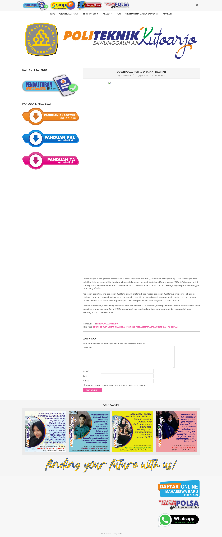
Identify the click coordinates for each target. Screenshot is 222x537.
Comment (87, 348)
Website (86, 381)
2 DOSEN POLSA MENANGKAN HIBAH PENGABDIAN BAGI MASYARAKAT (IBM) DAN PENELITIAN (135, 327)
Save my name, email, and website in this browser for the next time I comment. (116, 385)
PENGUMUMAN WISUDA (107, 324)
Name (86, 371)
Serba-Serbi (160, 75)
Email (85, 376)
